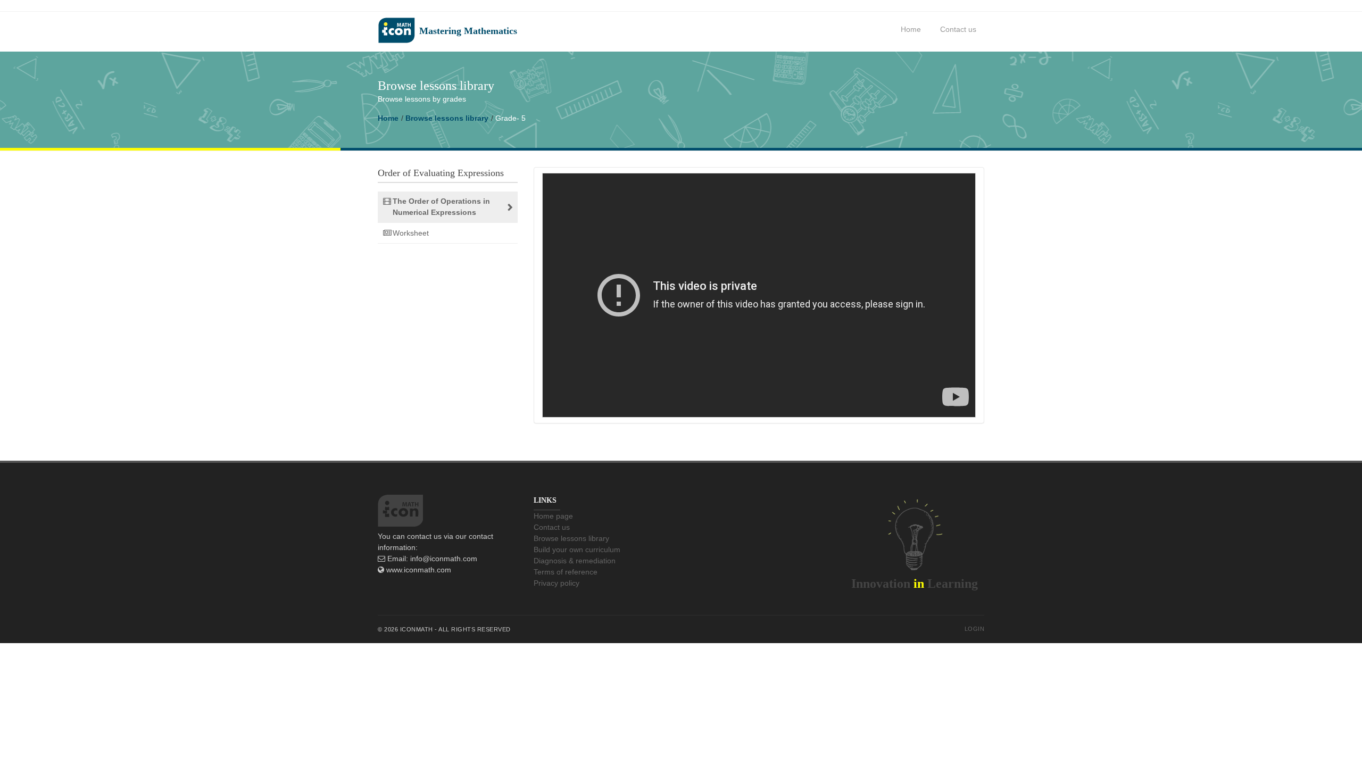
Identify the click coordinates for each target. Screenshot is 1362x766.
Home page (553, 516)
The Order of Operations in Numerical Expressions (441, 207)
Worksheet (411, 233)
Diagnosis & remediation (575, 560)
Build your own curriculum (577, 549)
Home (911, 29)
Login (975, 629)
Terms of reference (565, 572)
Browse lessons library (446, 118)
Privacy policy (556, 583)
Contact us (958, 29)
